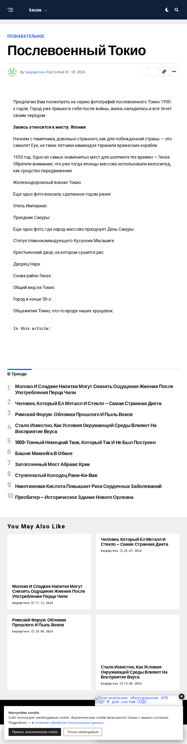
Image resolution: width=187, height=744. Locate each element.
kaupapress (35, 72)
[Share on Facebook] (144, 71)
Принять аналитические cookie (34, 732)
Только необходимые (82, 732)
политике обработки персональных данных (69, 723)
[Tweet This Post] (154, 71)
